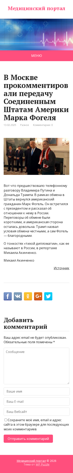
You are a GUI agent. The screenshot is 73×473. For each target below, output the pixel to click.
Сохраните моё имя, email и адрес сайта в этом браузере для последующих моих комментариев (36, 424)
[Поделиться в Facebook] (8, 296)
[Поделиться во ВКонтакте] (18, 296)
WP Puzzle (42, 464)
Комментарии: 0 (43, 125)
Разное (24, 125)
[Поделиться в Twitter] (48, 296)
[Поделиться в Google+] (38, 296)
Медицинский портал (36, 8)
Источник (61, 268)
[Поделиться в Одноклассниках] (28, 296)
